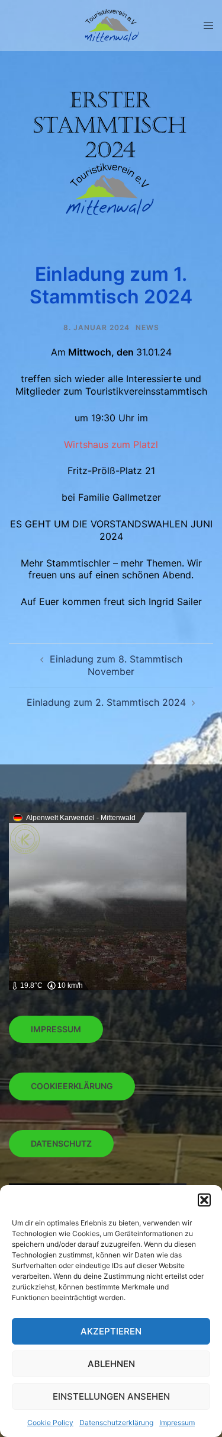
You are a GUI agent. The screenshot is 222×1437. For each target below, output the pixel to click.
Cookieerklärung (72, 1086)
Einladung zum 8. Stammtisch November (116, 665)
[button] (204, 1200)
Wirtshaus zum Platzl (111, 444)
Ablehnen (111, 1363)
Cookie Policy (50, 1422)
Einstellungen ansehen (111, 1396)
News (147, 327)
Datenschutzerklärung (116, 1422)
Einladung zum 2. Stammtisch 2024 (106, 702)
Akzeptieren (111, 1331)
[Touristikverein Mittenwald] (111, 24)
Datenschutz (61, 1143)
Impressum (177, 1422)
